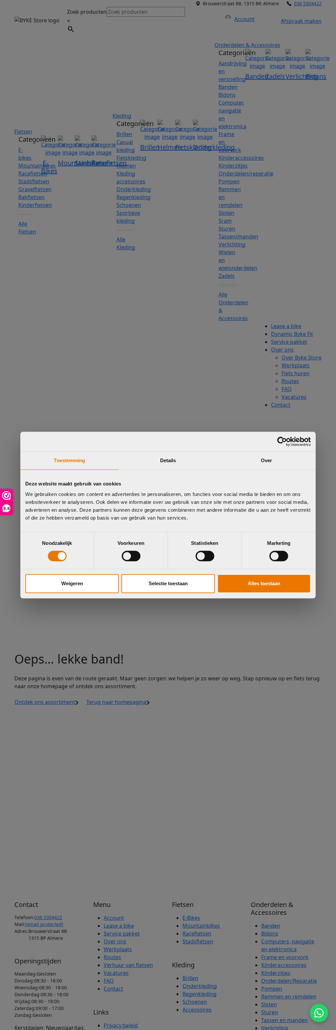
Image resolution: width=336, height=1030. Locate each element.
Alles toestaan (264, 583)
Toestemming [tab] (69, 460)
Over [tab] (266, 460)
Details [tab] (168, 460)
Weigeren (72, 583)
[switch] (131, 556)
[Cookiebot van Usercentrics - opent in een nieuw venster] (282, 441)
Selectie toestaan (168, 583)
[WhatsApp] (319, 1013)
